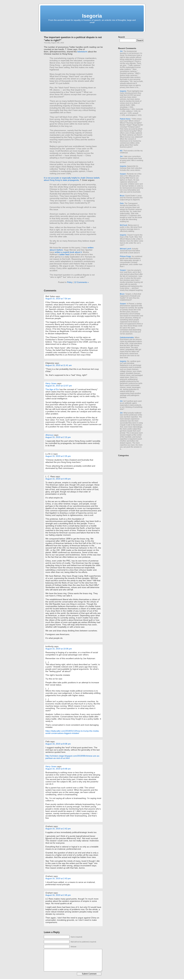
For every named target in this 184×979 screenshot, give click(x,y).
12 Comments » (81, 282)
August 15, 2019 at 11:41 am (58, 365)
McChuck (123, 225)
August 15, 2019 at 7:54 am (58, 298)
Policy (69, 282)
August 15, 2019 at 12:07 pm (58, 385)
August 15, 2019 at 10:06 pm (58, 649)
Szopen (123, 174)
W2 (121, 151)
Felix (122, 203)
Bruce (122, 196)
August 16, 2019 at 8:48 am (58, 769)
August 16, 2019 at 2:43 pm (58, 878)
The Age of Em (52, 389)
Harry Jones (50, 383)
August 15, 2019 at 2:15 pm (58, 437)
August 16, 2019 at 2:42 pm (58, 828)
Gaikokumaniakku (127, 338)
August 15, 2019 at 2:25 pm (58, 456)
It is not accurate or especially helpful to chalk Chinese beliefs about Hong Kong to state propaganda (72, 179)
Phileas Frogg (125, 256)
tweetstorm (82, 51)
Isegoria (92, 16)
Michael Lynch (125, 249)
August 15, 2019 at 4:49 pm (58, 479)
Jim (121, 51)
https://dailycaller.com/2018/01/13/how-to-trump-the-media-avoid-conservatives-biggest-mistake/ (72, 732)
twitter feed (64, 254)
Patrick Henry (125, 119)
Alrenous (49, 435)
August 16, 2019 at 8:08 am (58, 744)
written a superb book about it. (68, 252)
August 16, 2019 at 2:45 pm (58, 895)
